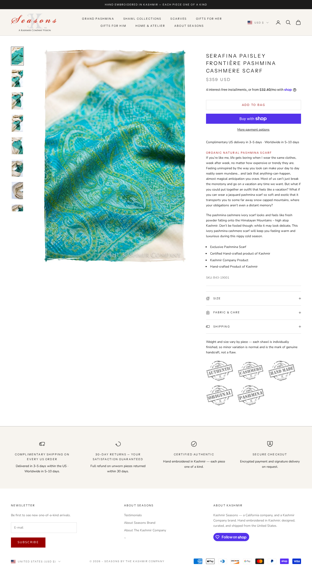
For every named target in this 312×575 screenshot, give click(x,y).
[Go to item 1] (17, 56)
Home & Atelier (150, 25)
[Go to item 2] (17, 78)
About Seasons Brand (139, 523)
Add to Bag (253, 105)
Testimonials (133, 515)
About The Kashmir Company (145, 530)
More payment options (253, 129)
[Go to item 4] (17, 123)
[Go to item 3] (17, 100)
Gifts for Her (209, 19)
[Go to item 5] (17, 145)
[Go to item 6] (17, 168)
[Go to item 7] (17, 190)
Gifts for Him (113, 25)
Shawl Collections (142, 19)
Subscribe (28, 542)
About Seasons (189, 25)
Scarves (178, 19)
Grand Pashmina (98, 19)
